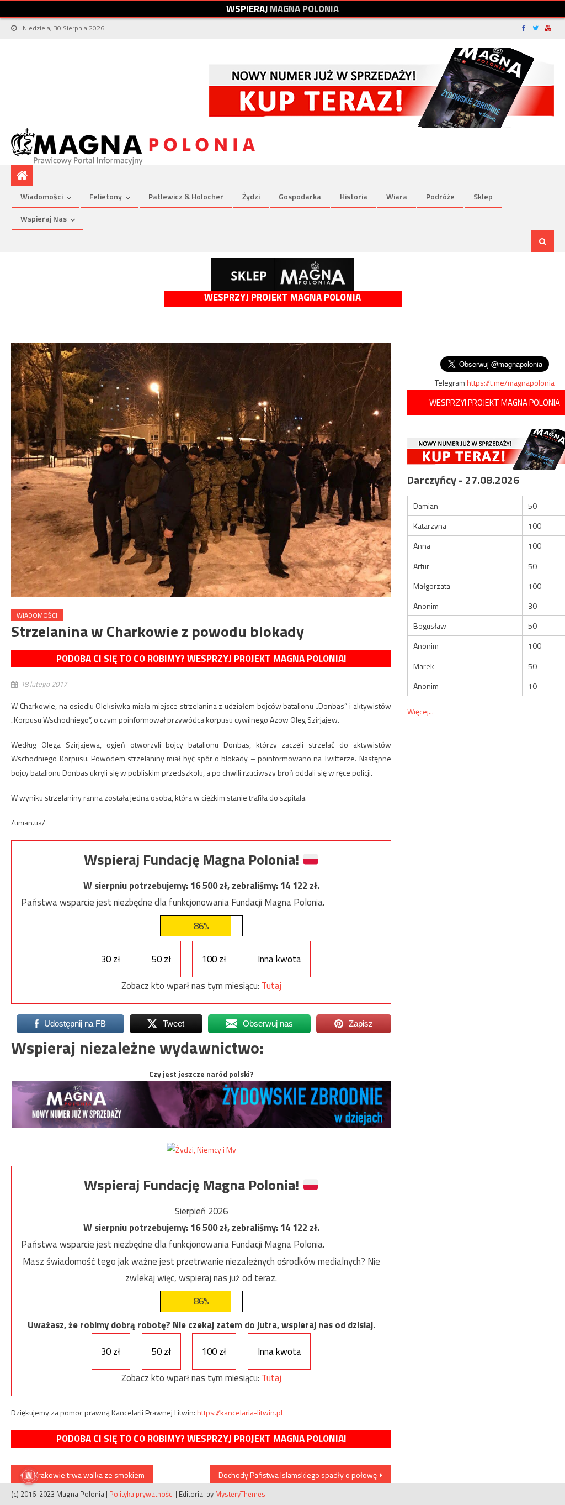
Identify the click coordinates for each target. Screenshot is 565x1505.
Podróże (440, 196)
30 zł (110, 959)
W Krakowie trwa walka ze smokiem (85, 1475)
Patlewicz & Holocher (185, 196)
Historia (353, 196)
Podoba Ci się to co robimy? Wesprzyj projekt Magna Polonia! (201, 658)
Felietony (105, 196)
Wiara (396, 196)
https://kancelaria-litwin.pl (239, 1412)
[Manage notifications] (29, 1476)
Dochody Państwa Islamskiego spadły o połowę (297, 1475)
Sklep (483, 196)
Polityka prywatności (141, 1493)
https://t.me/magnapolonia (511, 382)
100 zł (214, 959)
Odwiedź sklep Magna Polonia (282, 274)
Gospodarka (300, 196)
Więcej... (420, 711)
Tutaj (271, 985)
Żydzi (251, 196)
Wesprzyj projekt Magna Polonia (282, 297)
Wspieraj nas (43, 218)
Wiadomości (41, 196)
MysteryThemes (240, 1493)
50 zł (161, 959)
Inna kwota (279, 959)
